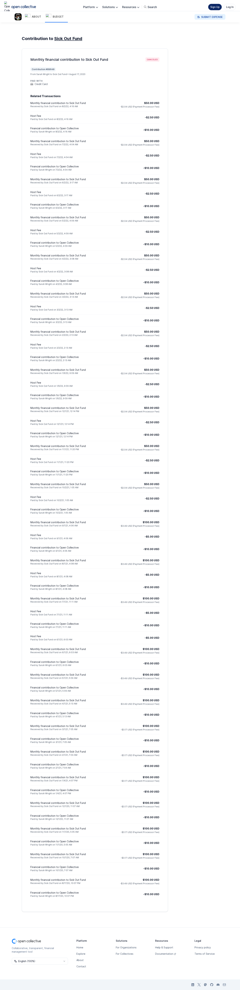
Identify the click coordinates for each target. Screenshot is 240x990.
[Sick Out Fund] (19, 16)
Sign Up (215, 6)
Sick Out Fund (68, 38)
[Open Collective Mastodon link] (205, 984)
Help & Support (164, 947)
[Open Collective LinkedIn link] (192, 984)
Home (79, 947)
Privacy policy (202, 947)
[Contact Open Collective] (224, 984)
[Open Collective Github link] (211, 984)
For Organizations (126, 947)
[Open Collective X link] (199, 984)
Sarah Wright (43, 74)
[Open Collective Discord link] (218, 984)
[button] (34, 16)
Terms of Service (204, 953)
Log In (229, 6)
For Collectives (124, 953)
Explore (80, 953)
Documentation (164, 953)
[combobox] (40, 961)
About (80, 960)
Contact (81, 966)
